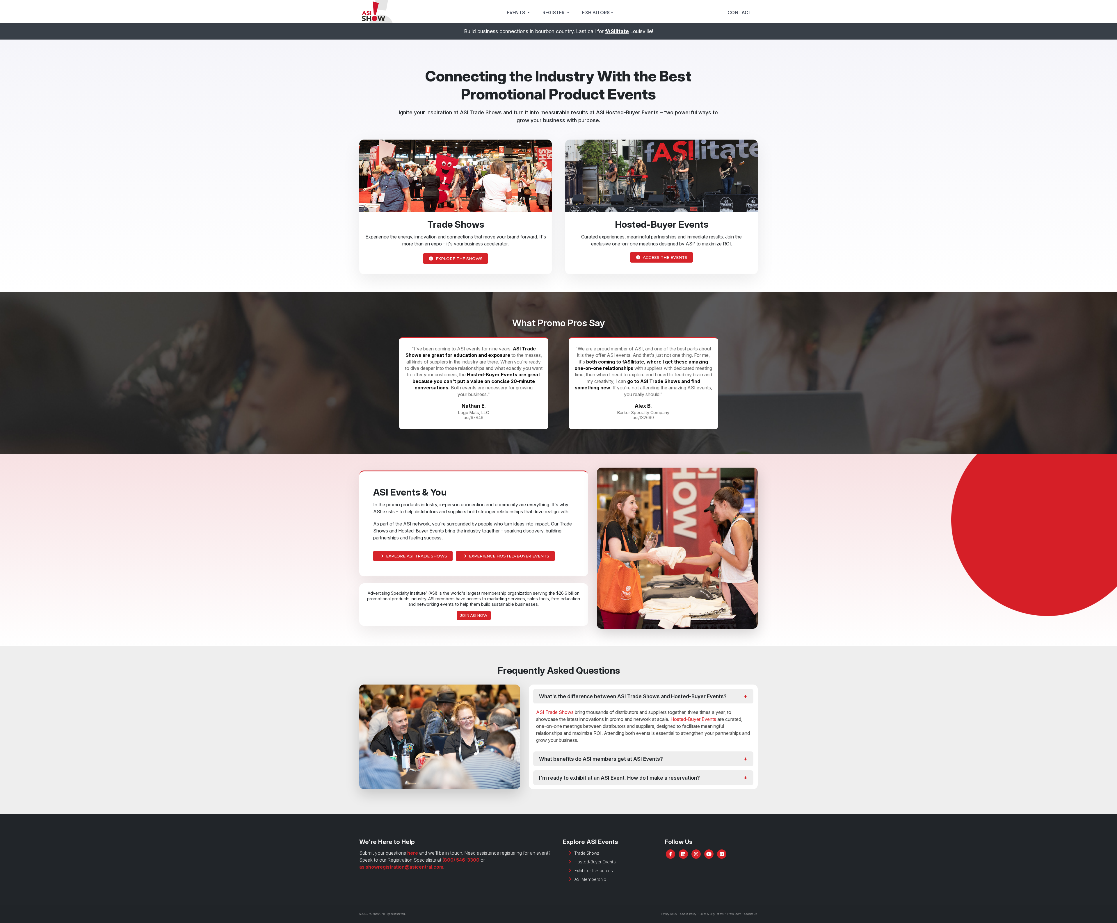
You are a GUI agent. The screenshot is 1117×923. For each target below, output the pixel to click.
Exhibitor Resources (593, 870)
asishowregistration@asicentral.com (401, 867)
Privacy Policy (669, 914)
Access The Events (665, 257)
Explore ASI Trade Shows (416, 556)
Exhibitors (596, 12)
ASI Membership (590, 879)
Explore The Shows (459, 258)
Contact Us (750, 914)
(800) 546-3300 (460, 860)
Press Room (734, 914)
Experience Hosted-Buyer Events (509, 556)
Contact (739, 12)
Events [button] (516, 12)
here (412, 853)
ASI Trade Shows (555, 712)
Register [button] (554, 12)
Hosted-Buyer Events (693, 719)
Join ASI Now (473, 615)
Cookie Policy (688, 914)
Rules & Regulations (711, 914)
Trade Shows (586, 853)
